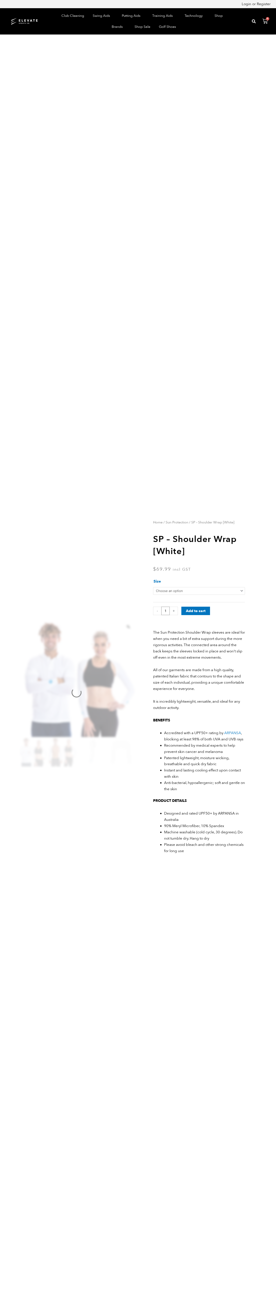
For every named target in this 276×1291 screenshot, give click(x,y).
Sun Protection (177, 522)
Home (158, 522)
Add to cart (195, 610)
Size (157, 581)
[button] (103, 15)
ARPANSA (232, 732)
